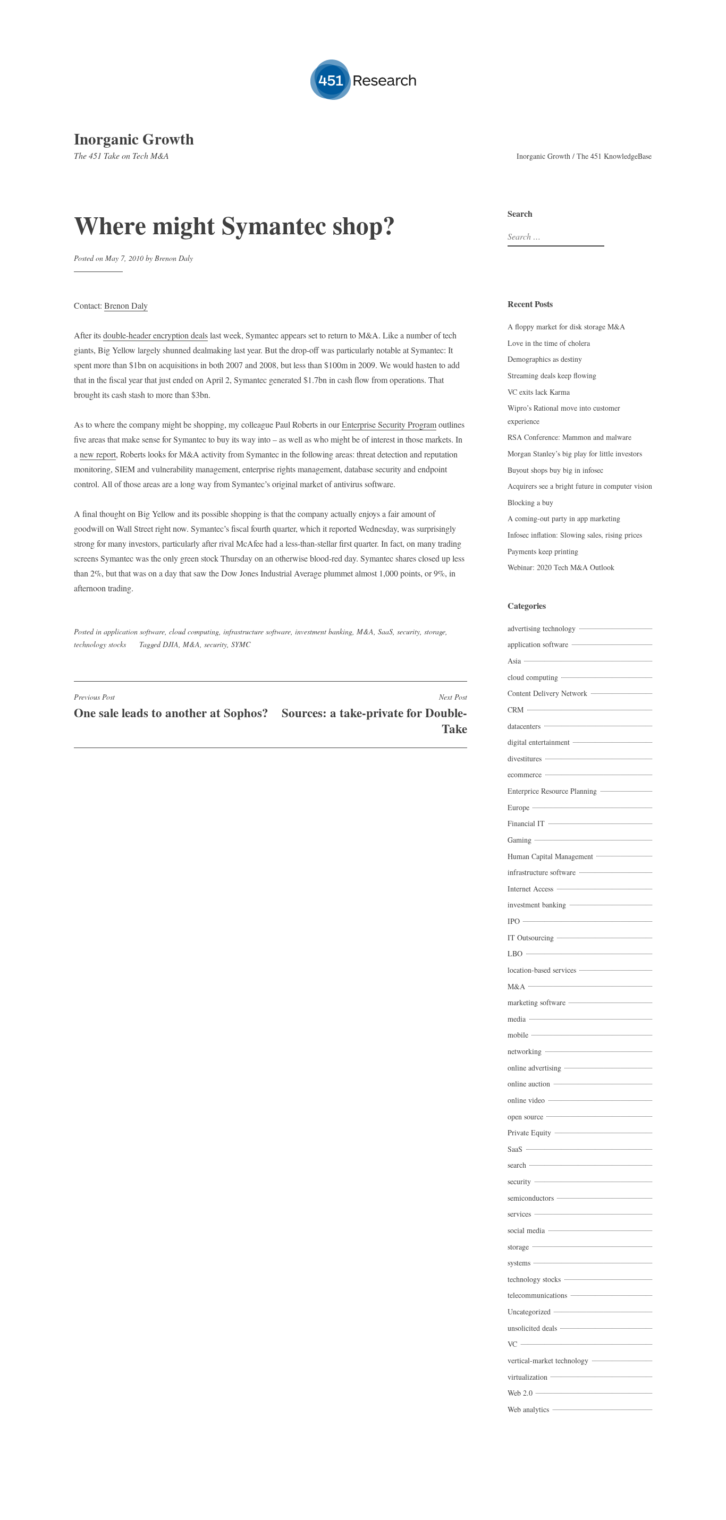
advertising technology (542, 628)
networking (525, 1051)
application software (134, 631)
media (517, 1019)
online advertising (534, 1068)
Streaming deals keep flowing (552, 375)
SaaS (385, 631)
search (517, 1165)
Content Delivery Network (547, 693)
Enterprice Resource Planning (552, 791)
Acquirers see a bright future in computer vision (580, 486)
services (519, 1214)
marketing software (536, 1002)
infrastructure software (257, 631)
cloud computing (194, 631)
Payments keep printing (543, 551)
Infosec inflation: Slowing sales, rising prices (575, 535)
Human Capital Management (550, 856)
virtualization (527, 1377)
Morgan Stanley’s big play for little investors (575, 453)
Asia (514, 661)
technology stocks (100, 644)
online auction (529, 1084)
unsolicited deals (532, 1328)
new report (98, 454)
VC (512, 1344)
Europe (518, 807)
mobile (518, 1035)
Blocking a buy (530, 502)
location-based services (542, 970)
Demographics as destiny (545, 359)
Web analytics (528, 1409)
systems (519, 1263)
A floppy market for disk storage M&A (566, 326)
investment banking (323, 631)
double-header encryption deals (155, 335)
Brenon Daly (174, 258)
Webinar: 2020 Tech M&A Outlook (561, 567)
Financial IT (526, 823)
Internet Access (530, 889)
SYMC (240, 644)
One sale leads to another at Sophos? (171, 706)
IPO (514, 921)
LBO (515, 953)
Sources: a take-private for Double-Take (374, 714)
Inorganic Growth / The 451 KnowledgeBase (584, 156)
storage (434, 631)
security (408, 631)
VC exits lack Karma (539, 392)
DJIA (171, 644)
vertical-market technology (548, 1360)
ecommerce (525, 774)
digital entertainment (539, 742)
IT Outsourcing (531, 937)
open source (525, 1116)
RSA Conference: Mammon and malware (569, 437)
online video (526, 1100)
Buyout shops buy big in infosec (555, 470)
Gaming (519, 840)
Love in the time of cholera (549, 343)
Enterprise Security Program (389, 424)
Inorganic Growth (134, 139)
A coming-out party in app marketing (564, 518)
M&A (365, 631)
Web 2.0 (520, 1393)
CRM (516, 709)
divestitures (525, 758)
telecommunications (537, 1295)
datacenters (524, 726)
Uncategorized (529, 1311)
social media (526, 1230)
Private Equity (529, 1132)
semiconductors (531, 1198)
